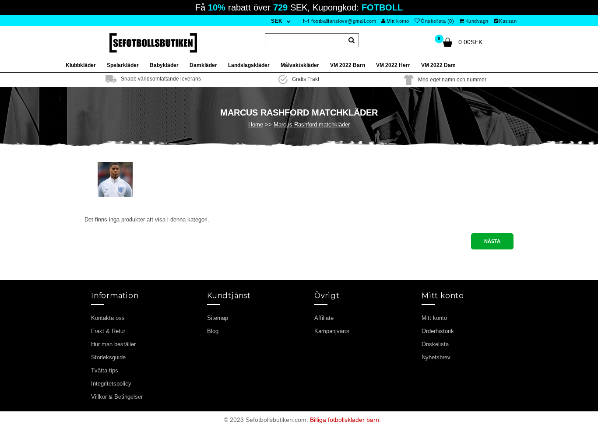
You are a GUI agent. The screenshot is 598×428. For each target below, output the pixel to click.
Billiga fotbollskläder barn (344, 419)
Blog (212, 331)
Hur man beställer (113, 344)
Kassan (508, 21)
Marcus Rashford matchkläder (312, 124)
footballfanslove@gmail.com (343, 21)
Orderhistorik (438, 331)
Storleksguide (108, 357)
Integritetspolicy (111, 383)
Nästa (492, 241)
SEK (277, 21)
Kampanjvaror (331, 331)
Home (255, 124)
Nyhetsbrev (436, 357)
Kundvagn (477, 21)
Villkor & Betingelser (117, 396)
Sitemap (217, 318)
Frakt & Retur (108, 331)
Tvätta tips (104, 370)
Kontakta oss (108, 318)
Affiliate (324, 318)
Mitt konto (398, 21)
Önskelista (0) (437, 21)
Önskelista (435, 344)
